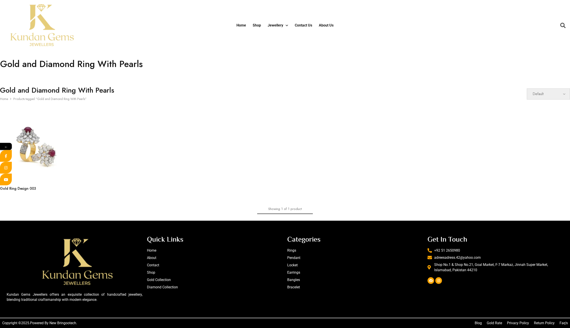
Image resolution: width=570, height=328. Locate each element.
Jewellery (275, 25)
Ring (3, 182)
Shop (257, 25)
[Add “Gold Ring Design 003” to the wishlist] (80, 169)
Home (241, 25)
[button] (277, 25)
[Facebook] (431, 280)
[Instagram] (438, 280)
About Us (326, 25)
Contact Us (303, 25)
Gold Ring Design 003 (18, 188)
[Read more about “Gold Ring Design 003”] (56, 169)
